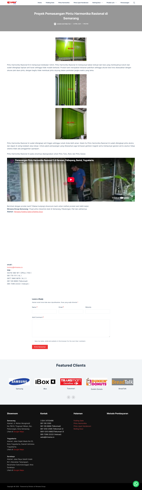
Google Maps (18, 431)
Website (88, 307)
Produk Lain (110, 2)
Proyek (85, 24)
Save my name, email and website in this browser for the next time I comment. (60, 341)
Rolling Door (97, 2)
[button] (136, 484)
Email (61, 307)
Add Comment (38, 317)
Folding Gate (50, 2)
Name (34, 307)
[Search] (134, 2)
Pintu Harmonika (64, 2)
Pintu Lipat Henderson (81, 2)
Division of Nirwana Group (36, 486)
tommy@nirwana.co (15, 267)
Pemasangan (125, 2)
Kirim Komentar (40, 347)
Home (40, 2)
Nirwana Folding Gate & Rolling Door (28, 212)
